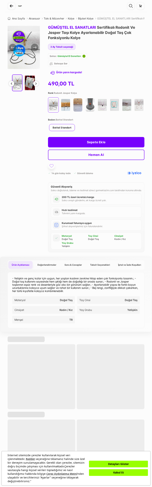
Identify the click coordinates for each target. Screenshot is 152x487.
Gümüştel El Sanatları (69, 56)
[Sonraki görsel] (34, 47)
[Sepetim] (140, 6)
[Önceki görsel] (12, 47)
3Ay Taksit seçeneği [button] (61, 46)
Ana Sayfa (18, 18)
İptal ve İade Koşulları (129, 264)
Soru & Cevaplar (73, 264)
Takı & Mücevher (54, 18)
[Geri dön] (11, 6)
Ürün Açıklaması (20, 264)
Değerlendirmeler (46, 264)
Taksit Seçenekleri (100, 264)
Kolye (71, 18)
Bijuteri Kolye (85, 18)
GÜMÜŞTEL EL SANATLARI (72, 27)
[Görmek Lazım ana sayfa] (20, 6)
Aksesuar (34, 18)
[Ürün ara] (131, 6)
